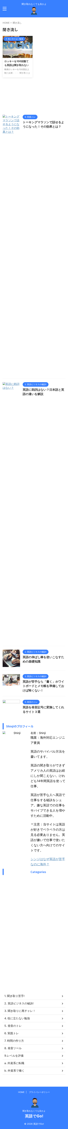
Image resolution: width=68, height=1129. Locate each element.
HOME (21, 1092)
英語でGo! (34, 1116)
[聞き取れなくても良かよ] (34, 12)
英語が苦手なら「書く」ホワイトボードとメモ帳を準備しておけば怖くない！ (43, 686)
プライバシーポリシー (39, 1092)
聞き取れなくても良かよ (34, 1111)
